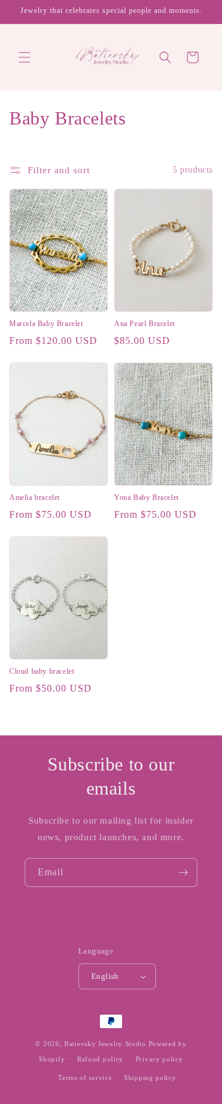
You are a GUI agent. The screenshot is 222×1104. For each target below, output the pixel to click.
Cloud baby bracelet (41, 671)
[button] (24, 57)
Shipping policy (150, 1077)
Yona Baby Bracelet (146, 497)
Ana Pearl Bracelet (144, 323)
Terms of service (85, 1077)
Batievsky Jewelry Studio (105, 1043)
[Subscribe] (183, 872)
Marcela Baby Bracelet (46, 323)
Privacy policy (159, 1059)
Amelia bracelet (34, 497)
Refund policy (100, 1059)
